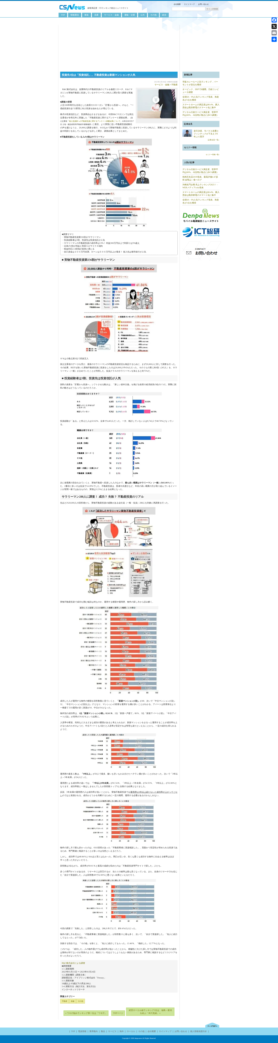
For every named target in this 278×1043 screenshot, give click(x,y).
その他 (153, 15)
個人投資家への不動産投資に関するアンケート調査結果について (94, 121)
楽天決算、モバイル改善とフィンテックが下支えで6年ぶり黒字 (206, 134)
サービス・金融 (111, 15)
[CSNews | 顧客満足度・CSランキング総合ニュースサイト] (72, 11)
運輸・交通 (129, 15)
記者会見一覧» (213, 140)
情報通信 (74, 15)
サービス (112, 1031)
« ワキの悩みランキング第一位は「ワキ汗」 (86, 1013)
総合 (164, 15)
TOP (63, 15)
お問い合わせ (203, 4)
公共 (142, 15)
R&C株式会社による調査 (73, 963)
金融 (72, 1001)
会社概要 (177, 4)
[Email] (274, 33)
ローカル (131, 1031)
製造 (86, 15)
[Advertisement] (139, 47)
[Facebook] (274, 20)
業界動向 (93, 1031)
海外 (122, 1031)
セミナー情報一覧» (212, 154)
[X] (274, 26)
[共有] (274, 39)
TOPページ (118, 1013)
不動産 (174, 84)
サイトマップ (189, 4)
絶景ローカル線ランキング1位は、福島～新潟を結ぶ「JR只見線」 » (150, 1011)
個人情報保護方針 (198, 1031)
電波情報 (82, 1031)
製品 (103, 1031)
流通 (96, 15)
